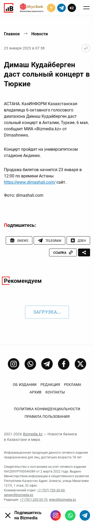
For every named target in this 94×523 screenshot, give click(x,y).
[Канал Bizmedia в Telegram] (47, 364)
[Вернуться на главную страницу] (86, 48)
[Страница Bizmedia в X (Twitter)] (80, 364)
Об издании (25, 384)
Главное (12, 33)
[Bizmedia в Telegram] (85, 515)
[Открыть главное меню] (86, 8)
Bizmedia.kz (33, 434)
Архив (36, 392)
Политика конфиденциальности (47, 409)
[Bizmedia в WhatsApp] (70, 515)
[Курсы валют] (51, 7)
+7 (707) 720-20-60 (51, 490)
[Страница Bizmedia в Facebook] (63, 364)
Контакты (55, 392)
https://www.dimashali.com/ (29, 182)
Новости (39, 33)
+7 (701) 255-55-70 (34, 500)
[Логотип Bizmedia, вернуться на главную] (8, 8)
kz (72, 8)
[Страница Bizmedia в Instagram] (13, 364)
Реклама (72, 384)
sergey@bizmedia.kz (18, 495)
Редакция (50, 384)
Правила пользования (47, 416)
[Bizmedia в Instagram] (55, 515)
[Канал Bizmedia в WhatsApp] (30, 364)
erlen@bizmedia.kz (62, 500)
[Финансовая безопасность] (31, 7)
